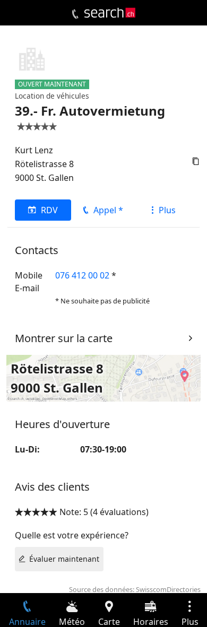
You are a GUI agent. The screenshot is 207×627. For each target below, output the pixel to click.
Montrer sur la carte (64, 338)
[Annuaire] (75, 14)
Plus (167, 210)
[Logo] (109, 12)
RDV (49, 210)
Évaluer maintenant (64, 559)
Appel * (108, 210)
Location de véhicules (52, 96)
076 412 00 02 (82, 275)
